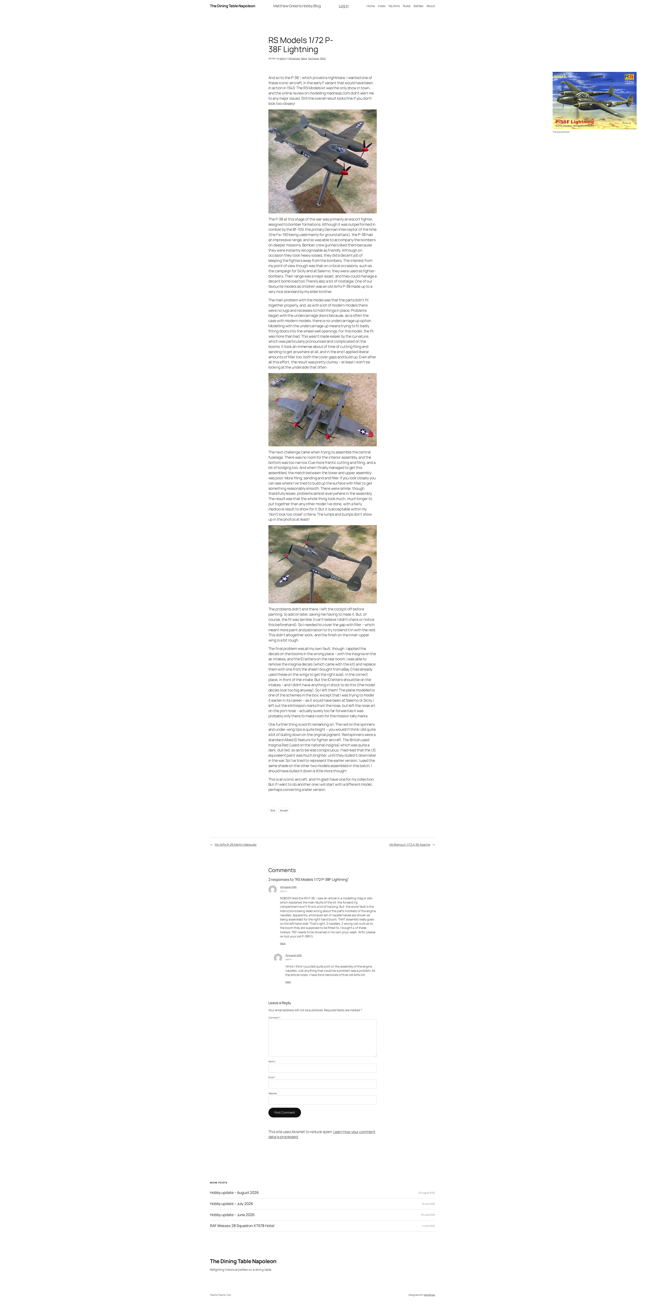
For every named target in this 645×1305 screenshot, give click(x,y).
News (304, 58)
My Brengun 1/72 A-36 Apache (410, 844)
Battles (418, 6)
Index (381, 6)
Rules (407, 6)
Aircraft (284, 810)
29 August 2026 (288, 887)
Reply (283, 943)
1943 (272, 810)
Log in (344, 5)
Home (371, 6)
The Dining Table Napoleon (232, 5)
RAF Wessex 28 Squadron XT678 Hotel (242, 1226)
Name (272, 1061)
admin (283, 58)
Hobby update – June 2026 (232, 1215)
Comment (274, 1017)
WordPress (429, 1294)
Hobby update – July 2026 (231, 1204)
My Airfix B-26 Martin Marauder (236, 844)
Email (271, 1077)
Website (272, 1093)
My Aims (394, 6)
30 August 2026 (293, 955)
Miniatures (294, 58)
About (430, 6)
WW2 (323, 58)
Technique (313, 58)
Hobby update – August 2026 (234, 1193)
